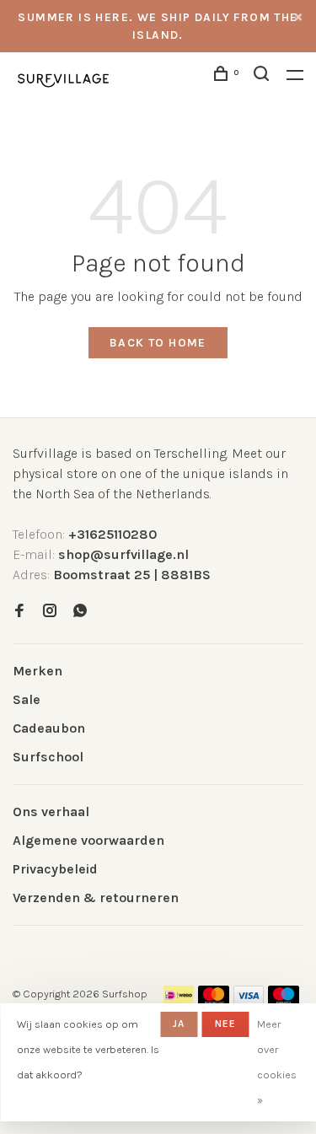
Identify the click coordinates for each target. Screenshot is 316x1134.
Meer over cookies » (277, 1062)
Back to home (158, 343)
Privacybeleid (55, 869)
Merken (37, 671)
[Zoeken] (264, 76)
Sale (26, 699)
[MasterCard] (213, 1000)
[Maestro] (283, 1000)
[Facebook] (19, 612)
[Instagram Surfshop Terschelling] (49, 612)
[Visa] (249, 1000)
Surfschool (48, 757)
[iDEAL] (178, 1000)
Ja (179, 1023)
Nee (226, 1023)
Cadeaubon (49, 728)
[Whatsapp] (80, 612)
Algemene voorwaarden (88, 840)
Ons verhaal (51, 811)
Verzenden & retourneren (96, 897)
